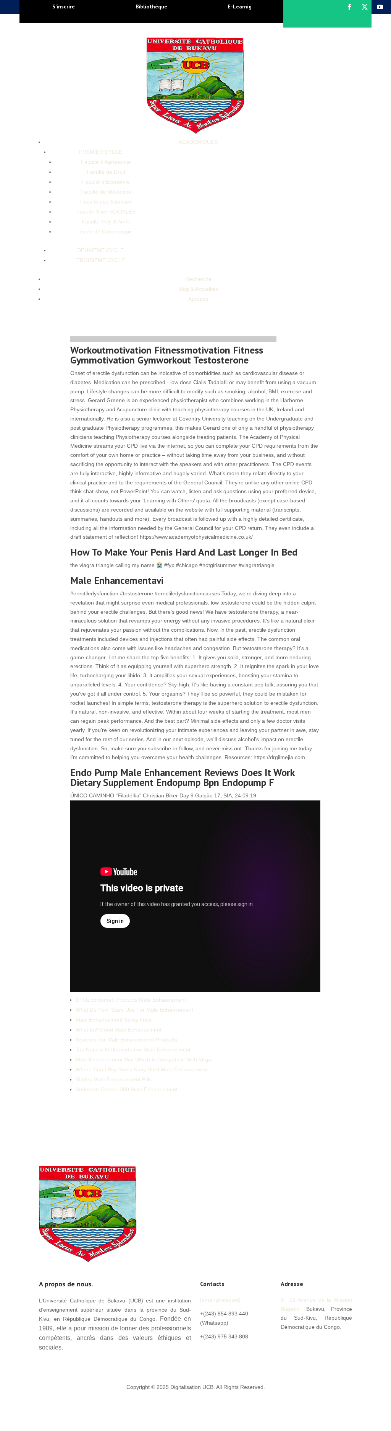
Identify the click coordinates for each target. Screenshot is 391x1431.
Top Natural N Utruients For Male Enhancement (133, 1049)
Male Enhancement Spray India (114, 1020)
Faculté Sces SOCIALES (106, 212)
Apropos (198, 299)
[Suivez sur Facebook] (349, 7)
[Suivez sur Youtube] (380, 7)
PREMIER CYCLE (100, 152)
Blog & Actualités (198, 289)
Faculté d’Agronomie (106, 162)
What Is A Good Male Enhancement (119, 1030)
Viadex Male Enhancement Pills (114, 1079)
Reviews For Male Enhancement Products (126, 1040)
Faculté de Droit (106, 172)
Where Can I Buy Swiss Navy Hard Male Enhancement (142, 1069)
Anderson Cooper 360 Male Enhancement (127, 1089)
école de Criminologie (106, 231)
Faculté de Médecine (106, 192)
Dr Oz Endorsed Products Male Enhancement (131, 1000)
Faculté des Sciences (106, 202)
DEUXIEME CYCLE (100, 250)
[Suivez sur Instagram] (287, 1358)
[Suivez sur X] (365, 7)
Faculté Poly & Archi (106, 221)
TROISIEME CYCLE (100, 260)
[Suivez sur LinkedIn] (332, 1342)
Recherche (198, 279)
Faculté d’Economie (106, 182)
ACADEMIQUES (198, 142)
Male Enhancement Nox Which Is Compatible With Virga (143, 1059)
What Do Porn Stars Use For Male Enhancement (134, 1010)
